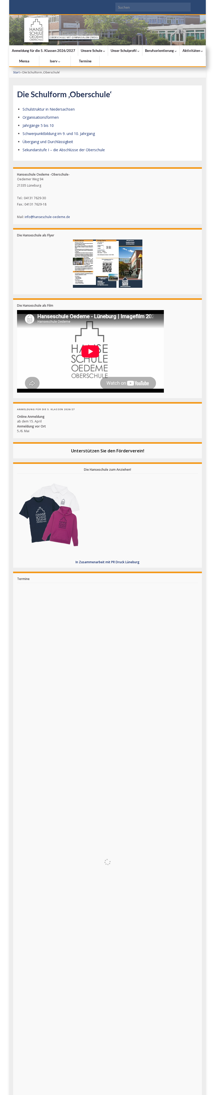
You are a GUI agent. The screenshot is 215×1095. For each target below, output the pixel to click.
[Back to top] (203, 1083)
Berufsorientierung (160, 50)
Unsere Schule (92, 50)
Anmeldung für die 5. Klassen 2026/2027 (43, 50)
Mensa (24, 61)
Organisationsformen (41, 117)
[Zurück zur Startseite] (107, 30)
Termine (85, 61)
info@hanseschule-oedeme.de (47, 217)
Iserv (54, 61)
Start (16, 72)
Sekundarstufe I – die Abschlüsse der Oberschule (64, 149)
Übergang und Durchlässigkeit (48, 141)
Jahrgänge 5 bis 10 (38, 125)
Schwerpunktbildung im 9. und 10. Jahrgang (59, 133)
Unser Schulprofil (124, 50)
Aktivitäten (191, 50)
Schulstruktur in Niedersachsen (49, 109)
